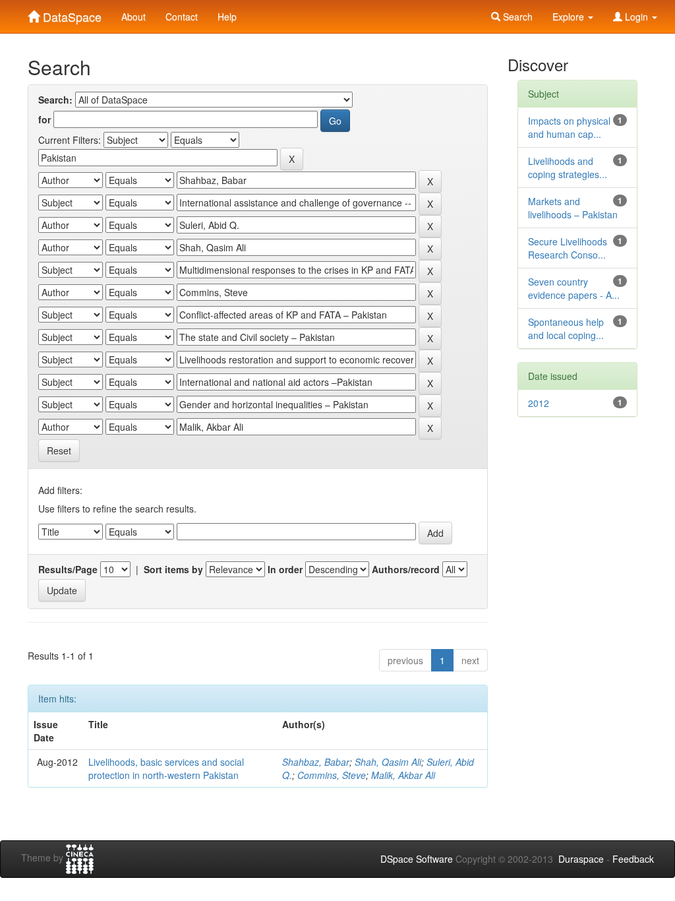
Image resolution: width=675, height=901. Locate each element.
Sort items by (173, 569)
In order (285, 569)
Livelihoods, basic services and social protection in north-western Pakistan (166, 768)
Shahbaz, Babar (315, 761)
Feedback (633, 858)
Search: (55, 99)
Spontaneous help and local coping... (566, 328)
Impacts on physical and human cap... (569, 127)
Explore (569, 16)
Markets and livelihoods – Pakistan (573, 208)
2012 (538, 403)
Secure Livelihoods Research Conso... (567, 248)
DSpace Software (416, 858)
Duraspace (581, 858)
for (44, 119)
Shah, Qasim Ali (388, 761)
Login (636, 16)
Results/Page (68, 569)
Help (227, 16)
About (133, 16)
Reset (59, 450)
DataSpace (71, 14)
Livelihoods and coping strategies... (567, 167)
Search (516, 16)
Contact (181, 16)
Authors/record (406, 569)
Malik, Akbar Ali (403, 775)
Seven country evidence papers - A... (574, 288)
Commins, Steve (331, 775)
